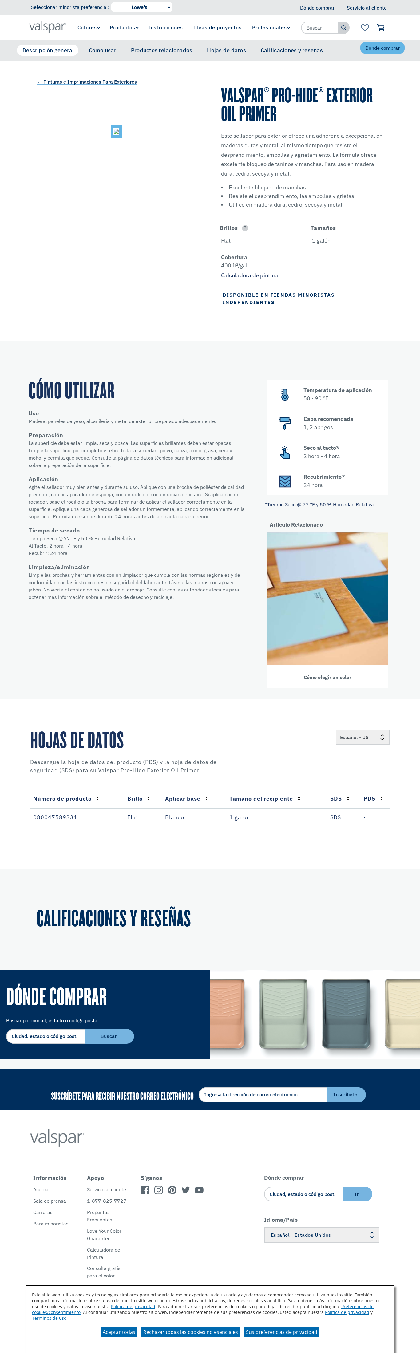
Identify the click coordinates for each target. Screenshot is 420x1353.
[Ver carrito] (381, 27)
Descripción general (48, 50)
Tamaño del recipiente (261, 798)
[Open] (245, 227)
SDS (336, 798)
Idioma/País (281, 1219)
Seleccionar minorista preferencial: (70, 7)
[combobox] (320, 28)
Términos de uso (49, 1318)
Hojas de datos (226, 50)
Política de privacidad (133, 1306)
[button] (258, 228)
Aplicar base (182, 798)
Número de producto (62, 798)
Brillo (135, 798)
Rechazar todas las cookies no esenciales (190, 1332)
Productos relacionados (161, 50)
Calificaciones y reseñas (292, 50)
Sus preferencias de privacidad (281, 1332)
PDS (369, 798)
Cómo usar (102, 50)
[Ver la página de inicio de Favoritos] (364, 27)
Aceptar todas (119, 1332)
